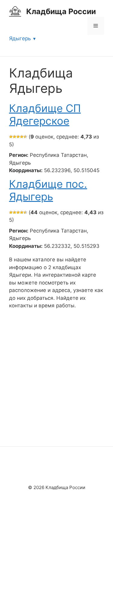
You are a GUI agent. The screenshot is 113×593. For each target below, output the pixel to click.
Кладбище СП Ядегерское (45, 114)
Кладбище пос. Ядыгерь (48, 190)
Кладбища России (61, 11)
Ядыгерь (20, 38)
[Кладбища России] (15, 11)
